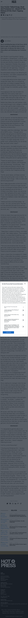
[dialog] (14, 309)
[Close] (25, 284)
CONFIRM (8, 332)
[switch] (23, 310)
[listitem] (14, 307)
